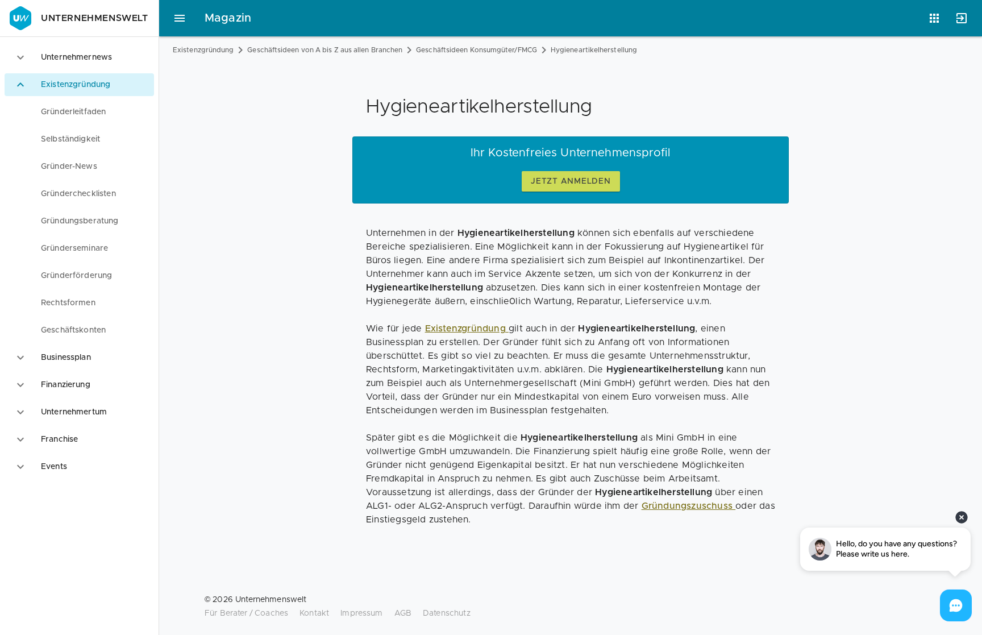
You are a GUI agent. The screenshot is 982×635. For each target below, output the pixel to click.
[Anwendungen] (934, 18)
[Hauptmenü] (179, 18)
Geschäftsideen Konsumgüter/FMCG (476, 50)
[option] (79, 57)
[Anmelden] (961, 18)
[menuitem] (79, 112)
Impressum (361, 613)
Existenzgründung (203, 50)
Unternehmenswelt (94, 18)
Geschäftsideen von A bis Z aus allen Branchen (324, 50)
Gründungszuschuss (689, 506)
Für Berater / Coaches (246, 613)
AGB (402, 613)
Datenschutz (447, 613)
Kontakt (314, 613)
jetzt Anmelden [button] (571, 181)
